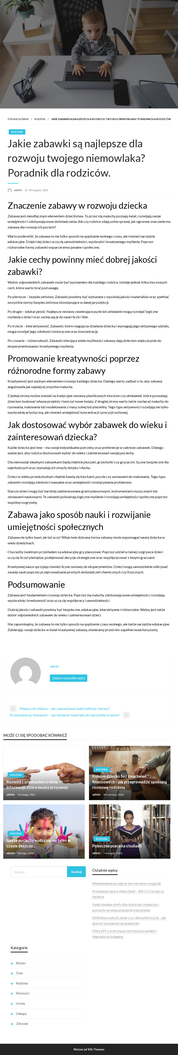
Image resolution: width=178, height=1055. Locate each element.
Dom (19, 973)
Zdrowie (22, 1023)
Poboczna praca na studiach (117, 845)
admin (18, 190)
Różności (22, 993)
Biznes (21, 963)
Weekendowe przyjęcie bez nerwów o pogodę (126, 883)
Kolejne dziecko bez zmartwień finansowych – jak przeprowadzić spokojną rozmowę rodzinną (129, 781)
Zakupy (21, 1014)
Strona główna (18, 119)
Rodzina (40, 119)
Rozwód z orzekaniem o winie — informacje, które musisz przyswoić (37, 784)
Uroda (20, 1003)
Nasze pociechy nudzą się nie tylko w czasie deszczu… (39, 843)
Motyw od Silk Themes (89, 1049)
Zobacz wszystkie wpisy (68, 678)
